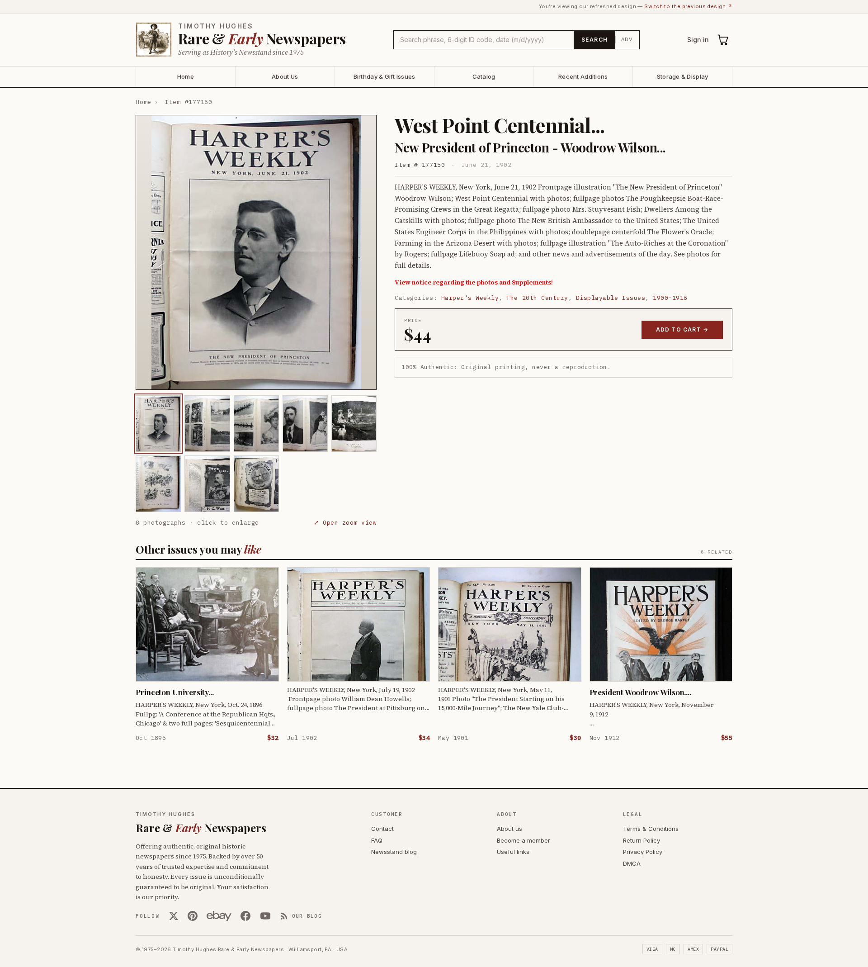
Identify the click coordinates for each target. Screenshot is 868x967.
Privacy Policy (642, 851)
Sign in (698, 39)
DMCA (632, 863)
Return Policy (641, 840)
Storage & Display (682, 76)
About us (509, 828)
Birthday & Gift (384, 76)
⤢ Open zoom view (345, 522)
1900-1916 (670, 298)
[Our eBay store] (219, 916)
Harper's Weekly (470, 298)
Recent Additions (583, 76)
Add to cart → (682, 329)
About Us (285, 76)
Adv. (627, 39)
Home (185, 76)
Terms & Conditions (651, 828)
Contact (382, 828)
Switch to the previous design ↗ (688, 6)
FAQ (376, 840)
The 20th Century (537, 298)
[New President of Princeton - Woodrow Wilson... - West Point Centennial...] (158, 423)
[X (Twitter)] (174, 916)
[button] (256, 252)
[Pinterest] (193, 916)
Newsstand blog (394, 851)
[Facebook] (245, 916)
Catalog (483, 76)
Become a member (523, 840)
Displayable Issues (610, 298)
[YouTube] (265, 916)
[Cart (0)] (723, 40)
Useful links (513, 851)
